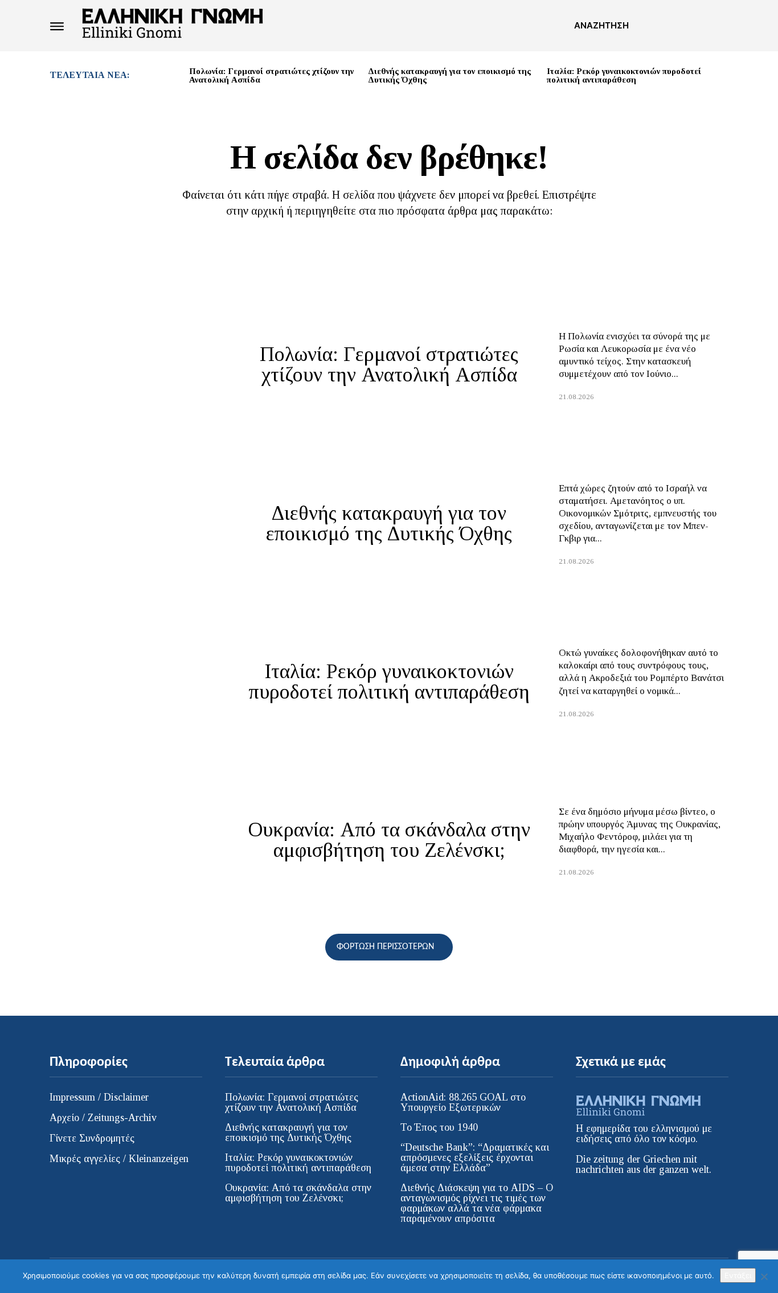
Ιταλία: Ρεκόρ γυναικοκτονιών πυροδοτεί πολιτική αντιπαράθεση (624, 75)
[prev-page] (176, 78)
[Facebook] (657, 26)
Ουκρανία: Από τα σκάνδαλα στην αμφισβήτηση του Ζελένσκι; (389, 839)
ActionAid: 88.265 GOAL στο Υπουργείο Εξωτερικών (463, 1102)
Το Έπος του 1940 (439, 1127)
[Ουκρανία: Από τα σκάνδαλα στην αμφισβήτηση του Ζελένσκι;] (134, 840)
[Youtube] (719, 26)
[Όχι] (763, 1276)
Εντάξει (737, 1275)
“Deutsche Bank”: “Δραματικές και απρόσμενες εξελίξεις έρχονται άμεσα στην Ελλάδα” (474, 1157)
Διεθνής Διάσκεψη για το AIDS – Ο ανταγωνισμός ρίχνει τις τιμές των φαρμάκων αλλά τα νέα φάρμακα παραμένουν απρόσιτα (476, 1203)
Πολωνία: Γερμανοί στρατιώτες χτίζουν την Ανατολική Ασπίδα (271, 75)
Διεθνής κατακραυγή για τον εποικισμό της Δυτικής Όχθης (449, 75)
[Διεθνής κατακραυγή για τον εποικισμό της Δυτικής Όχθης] (134, 522)
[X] (699, 26)
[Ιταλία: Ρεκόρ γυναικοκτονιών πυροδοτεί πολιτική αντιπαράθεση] (134, 681)
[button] (601, 25)
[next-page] (724, 78)
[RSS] (678, 26)
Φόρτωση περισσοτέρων (385, 946)
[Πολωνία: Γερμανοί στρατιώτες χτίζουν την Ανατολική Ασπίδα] (134, 364)
